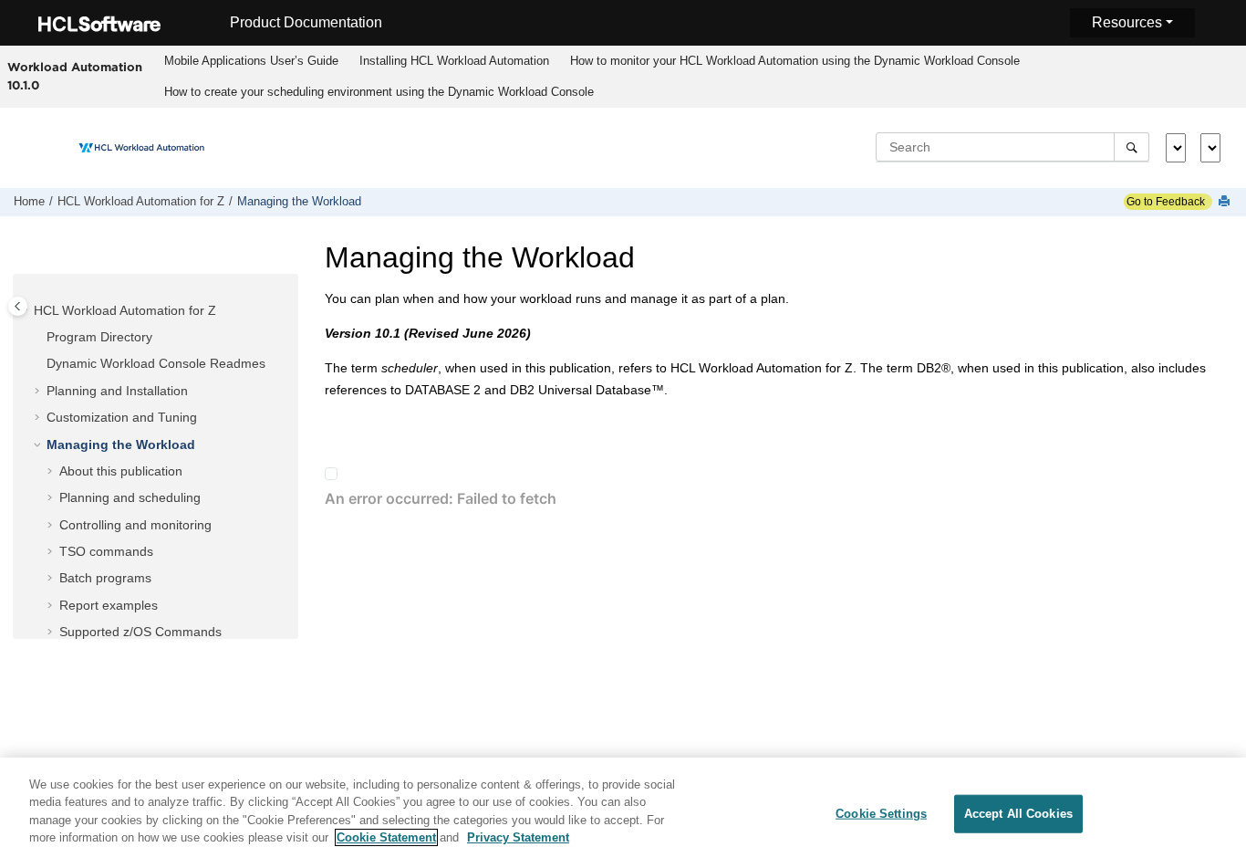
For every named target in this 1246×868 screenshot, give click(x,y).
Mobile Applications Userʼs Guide (251, 61)
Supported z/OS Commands (140, 631)
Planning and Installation (117, 390)
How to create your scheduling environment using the (379, 92)
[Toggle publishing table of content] (17, 306)
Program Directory (99, 336)
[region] (623, 813)
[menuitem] (251, 61)
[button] (26, 311)
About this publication (120, 471)
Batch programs (105, 577)
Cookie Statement (386, 837)
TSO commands (106, 551)
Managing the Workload (299, 201)
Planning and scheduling (130, 497)
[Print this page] (1226, 202)
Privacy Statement (518, 837)
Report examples (108, 605)
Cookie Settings (881, 814)
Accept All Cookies (1018, 814)
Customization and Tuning (122, 417)
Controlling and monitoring (135, 525)
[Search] (1131, 147)
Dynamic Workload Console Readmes (156, 363)
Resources (1127, 22)
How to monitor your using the (795, 61)
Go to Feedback (1164, 201)
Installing (454, 61)
